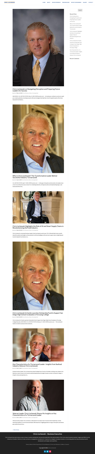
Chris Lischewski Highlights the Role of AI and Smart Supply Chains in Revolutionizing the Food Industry (38, 227)
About (48, 2)
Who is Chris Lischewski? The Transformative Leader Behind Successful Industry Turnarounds (35, 177)
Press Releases (65, 2)
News (30, 93)
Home (44, 2)
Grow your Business (76, 2)
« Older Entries (16, 429)
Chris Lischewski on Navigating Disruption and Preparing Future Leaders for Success (36, 90)
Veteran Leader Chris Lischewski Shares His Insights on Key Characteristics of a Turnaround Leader (34, 414)
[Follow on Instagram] (50, 451)
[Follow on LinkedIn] (45, 451)
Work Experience (56, 2)
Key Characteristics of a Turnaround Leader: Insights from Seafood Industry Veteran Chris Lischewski (37, 365)
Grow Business (26, 93)
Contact (90, 2)
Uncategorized (35, 93)
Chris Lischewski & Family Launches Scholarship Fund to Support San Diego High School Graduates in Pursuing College (38, 314)
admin (15, 93)
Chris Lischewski (52, 447)
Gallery (85, 2)
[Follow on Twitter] (47, 451)
